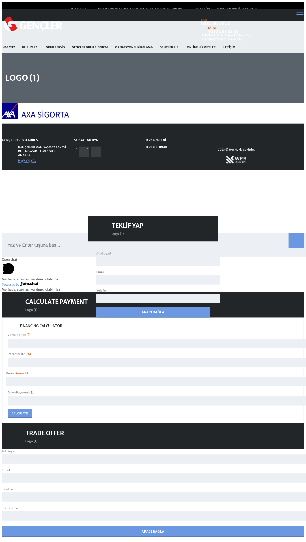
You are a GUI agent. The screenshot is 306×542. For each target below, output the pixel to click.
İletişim (228, 47)
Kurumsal (30, 47)
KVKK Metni (156, 140)
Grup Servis (55, 47)
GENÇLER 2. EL (169, 47)
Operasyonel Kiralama (134, 47)
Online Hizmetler (201, 47)
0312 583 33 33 (223, 31)
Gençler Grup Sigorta (90, 47)
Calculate (20, 413)
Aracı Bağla (153, 312)
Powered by (11, 285)
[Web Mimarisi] (236, 163)
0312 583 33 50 (216, 23)
